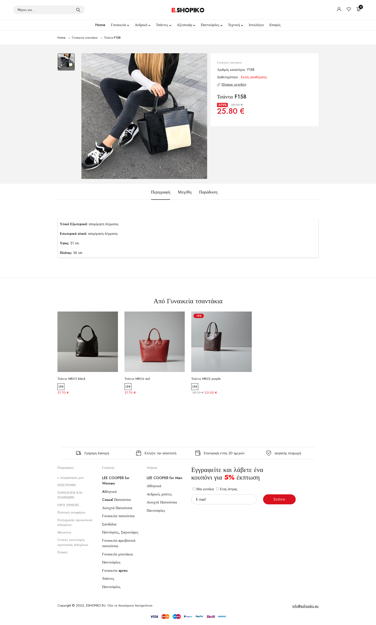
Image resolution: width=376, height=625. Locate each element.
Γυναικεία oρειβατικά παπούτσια (118, 543)
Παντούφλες (210, 24)
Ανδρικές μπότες (159, 494)
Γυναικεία (118, 24)
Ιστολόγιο (256, 24)
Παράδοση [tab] (208, 192)
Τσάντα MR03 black (71, 378)
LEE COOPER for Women (115, 480)
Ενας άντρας (228, 489)
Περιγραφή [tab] (160, 192)
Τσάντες (162, 24)
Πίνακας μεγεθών (234, 84)
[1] (78, 10)
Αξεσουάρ (184, 24)
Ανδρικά (141, 24)
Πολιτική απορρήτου (71, 512)
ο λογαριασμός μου (70, 477)
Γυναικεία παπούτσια (118, 515)
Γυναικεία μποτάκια (117, 554)
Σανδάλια (109, 524)
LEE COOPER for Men (164, 477)
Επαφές (275, 24)
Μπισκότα (64, 532)
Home (100, 24)
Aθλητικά (109, 491)
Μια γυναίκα (204, 489)
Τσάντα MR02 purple (206, 378)
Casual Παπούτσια (116, 499)
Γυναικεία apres (115, 570)
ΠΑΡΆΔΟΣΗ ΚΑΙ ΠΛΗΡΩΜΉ (69, 495)
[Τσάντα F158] (144, 116)
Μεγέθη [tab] (184, 192)
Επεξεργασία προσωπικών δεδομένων (74, 522)
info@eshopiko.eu (305, 606)
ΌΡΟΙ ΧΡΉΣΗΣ (68, 505)
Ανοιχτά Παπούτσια (117, 507)
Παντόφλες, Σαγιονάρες (120, 532)
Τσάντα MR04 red (137, 378)
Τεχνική (234, 24)
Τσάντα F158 (112, 37)
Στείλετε (279, 499)
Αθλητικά (154, 485)
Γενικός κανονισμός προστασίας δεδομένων (72, 542)
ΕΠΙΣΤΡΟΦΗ (66, 485)
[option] (66, 64)
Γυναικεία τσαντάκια (84, 37)
